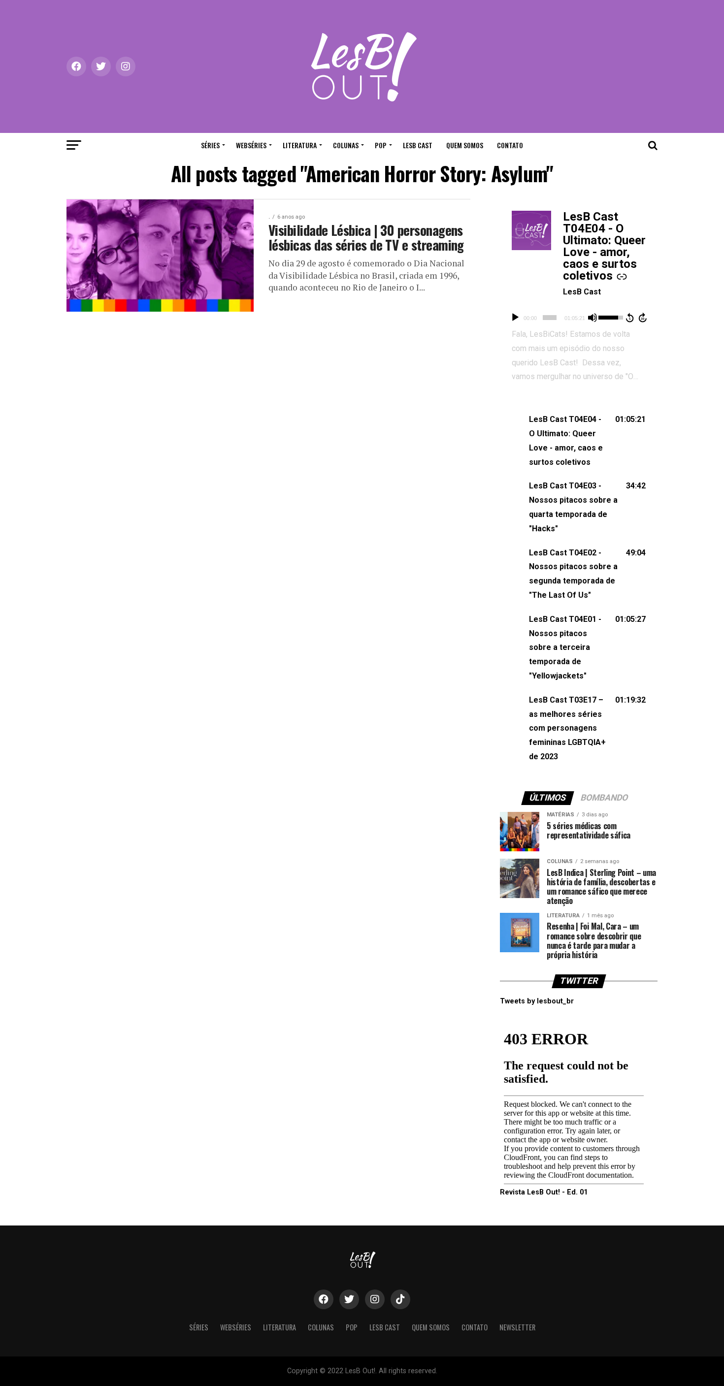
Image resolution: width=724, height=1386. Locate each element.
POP (381, 145)
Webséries (251, 145)
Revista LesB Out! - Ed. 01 (544, 1192)
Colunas (346, 145)
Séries (210, 145)
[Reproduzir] (515, 317)
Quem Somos (464, 145)
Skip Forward (643, 317)
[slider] (549, 317)
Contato (510, 145)
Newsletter (517, 1327)
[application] (579, 317)
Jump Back (629, 317)
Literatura (300, 145)
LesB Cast (417, 145)
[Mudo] (592, 317)
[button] (579, 441)
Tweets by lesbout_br (537, 1001)
